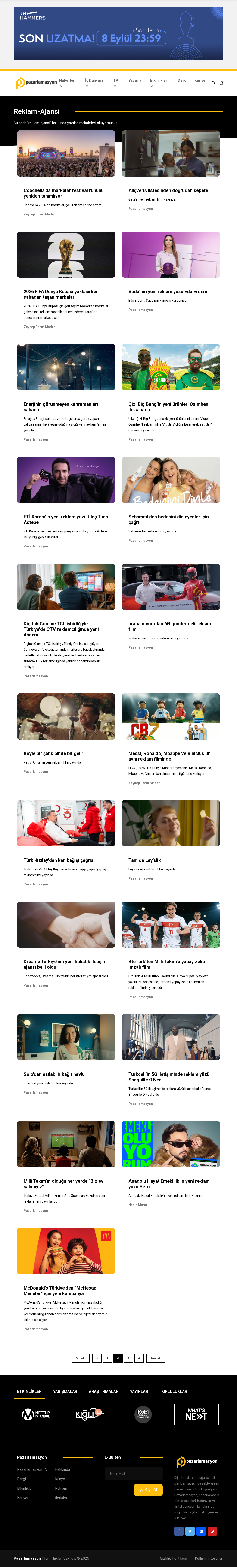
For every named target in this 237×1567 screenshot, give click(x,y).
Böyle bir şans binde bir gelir (53, 753)
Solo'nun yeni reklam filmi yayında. (49, 1083)
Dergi (182, 80)
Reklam (61, 1488)
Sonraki (156, 1358)
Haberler (67, 80)
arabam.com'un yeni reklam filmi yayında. (158, 638)
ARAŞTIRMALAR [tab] (103, 1391)
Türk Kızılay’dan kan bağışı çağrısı (59, 860)
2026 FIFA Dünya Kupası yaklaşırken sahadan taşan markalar (61, 294)
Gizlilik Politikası (173, 1558)
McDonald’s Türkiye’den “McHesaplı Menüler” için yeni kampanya (61, 1290)
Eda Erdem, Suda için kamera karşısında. (157, 300)
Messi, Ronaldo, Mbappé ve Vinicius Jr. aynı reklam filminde (169, 756)
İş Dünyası (94, 80)
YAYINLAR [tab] (139, 1391)
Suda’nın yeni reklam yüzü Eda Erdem (167, 291)
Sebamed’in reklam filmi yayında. (152, 531)
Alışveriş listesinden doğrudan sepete (168, 190)
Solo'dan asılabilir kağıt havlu (54, 1074)
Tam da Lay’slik (144, 860)
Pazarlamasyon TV (32, 1469)
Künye (60, 1479)
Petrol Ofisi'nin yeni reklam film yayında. (53, 762)
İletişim (61, 1498)
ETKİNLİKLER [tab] (29, 1391)
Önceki (80, 1358)
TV (115, 80)
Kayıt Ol (150, 1490)
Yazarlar (135, 80)
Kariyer (200, 80)
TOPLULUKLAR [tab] (173, 1391)
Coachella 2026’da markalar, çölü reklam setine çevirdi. (63, 205)
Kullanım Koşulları (209, 1558)
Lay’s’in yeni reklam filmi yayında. (152, 869)
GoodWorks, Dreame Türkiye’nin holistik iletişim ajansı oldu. (66, 976)
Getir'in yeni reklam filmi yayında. (152, 199)
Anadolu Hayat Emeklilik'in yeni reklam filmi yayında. (166, 1195)
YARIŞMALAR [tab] (65, 1391)
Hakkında (62, 1469)
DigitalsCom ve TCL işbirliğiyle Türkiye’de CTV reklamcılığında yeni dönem (61, 629)
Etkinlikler (158, 80)
